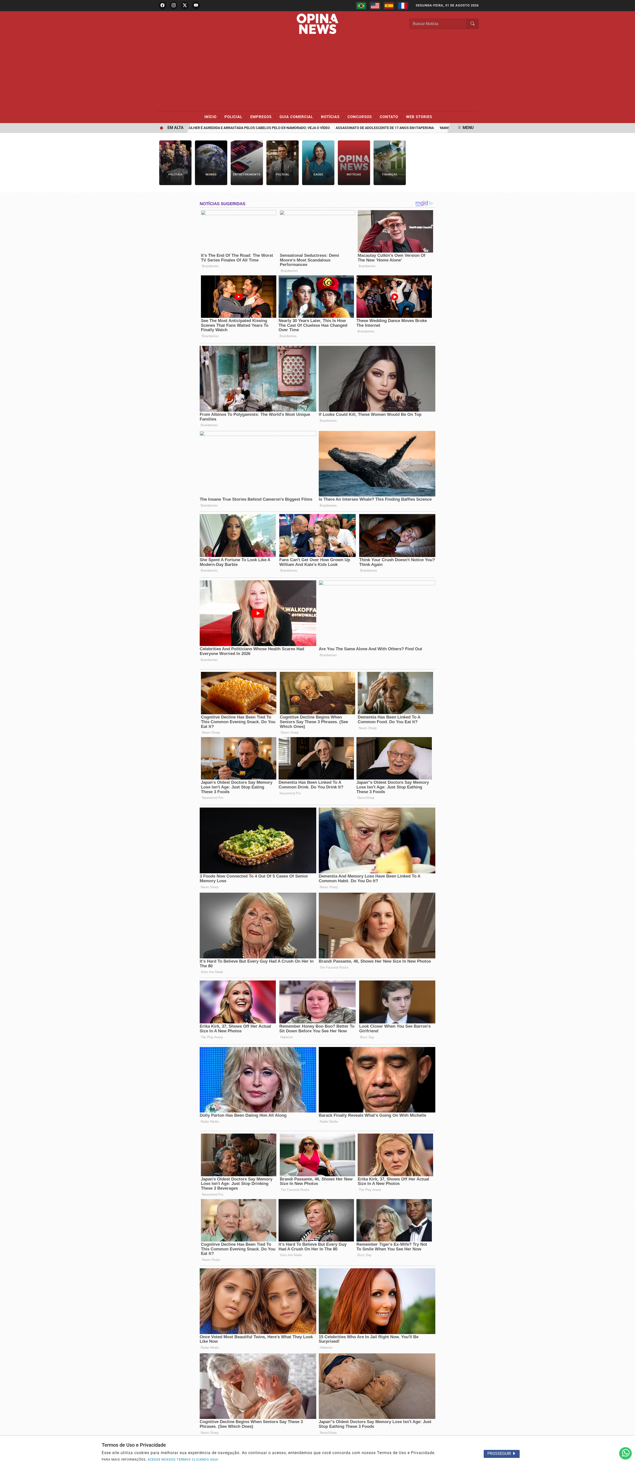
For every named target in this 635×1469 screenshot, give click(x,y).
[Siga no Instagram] (174, 5)
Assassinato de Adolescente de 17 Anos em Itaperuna (350, 128)
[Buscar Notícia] (472, 24)
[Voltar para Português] (361, 6)
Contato (391, 116)
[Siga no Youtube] (196, 5)
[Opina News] (317, 23)
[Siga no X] (185, 5)
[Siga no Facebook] (162, 5)
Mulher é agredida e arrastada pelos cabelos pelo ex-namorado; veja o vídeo (223, 128)
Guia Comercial (298, 116)
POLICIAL (235, 116)
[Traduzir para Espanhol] (388, 6)
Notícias (332, 116)
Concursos (362, 116)
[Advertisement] (317, 73)
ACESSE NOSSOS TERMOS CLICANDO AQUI (183, 1459)
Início (212, 116)
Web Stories (419, 117)
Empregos (263, 116)
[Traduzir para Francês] (402, 6)
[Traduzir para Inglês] (375, 6)
